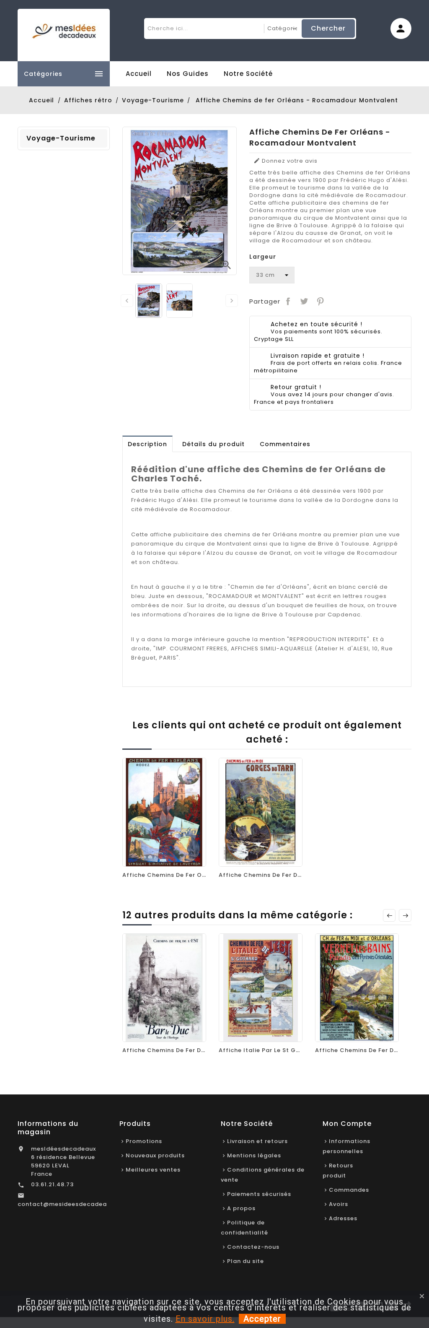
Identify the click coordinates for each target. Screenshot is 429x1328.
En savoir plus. (205, 1319)
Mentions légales (254, 1155)
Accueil (139, 73)
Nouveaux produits (155, 1155)
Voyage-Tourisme (61, 138)
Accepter (262, 1319)
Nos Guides (188, 73)
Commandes (349, 1190)
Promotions (144, 1141)
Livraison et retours (257, 1141)
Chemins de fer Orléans (255, 491)
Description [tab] (147, 444)
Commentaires (285, 444)
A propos (241, 1208)
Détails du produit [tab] (213, 444)
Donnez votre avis (285, 161)
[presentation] (127, 300)
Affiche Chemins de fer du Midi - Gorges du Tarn (295, 875)
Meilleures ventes (153, 1170)
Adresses (343, 1218)
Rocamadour (210, 509)
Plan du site (245, 1261)
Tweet (304, 301)
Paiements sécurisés (259, 1194)
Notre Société (248, 73)
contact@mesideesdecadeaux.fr (69, 1204)
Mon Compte (347, 1123)
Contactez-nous (253, 1247)
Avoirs (338, 1204)
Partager (288, 301)
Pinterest (320, 301)
